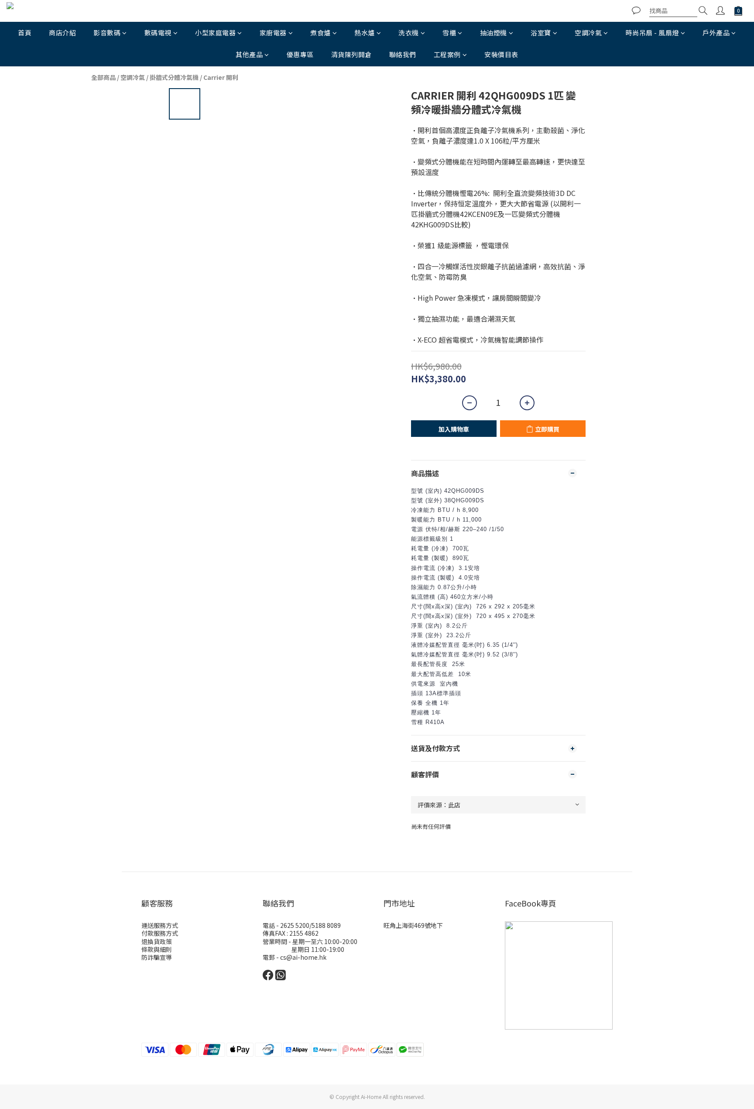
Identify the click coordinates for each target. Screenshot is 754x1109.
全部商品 (103, 77)
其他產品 (249, 54)
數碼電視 (157, 32)
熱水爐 (364, 32)
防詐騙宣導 (156, 957)
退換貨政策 (156, 941)
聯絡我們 (402, 54)
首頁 (24, 32)
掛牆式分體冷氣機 (174, 77)
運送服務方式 (159, 925)
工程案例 (447, 54)
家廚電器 (273, 32)
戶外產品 (716, 32)
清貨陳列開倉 (351, 54)
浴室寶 (541, 32)
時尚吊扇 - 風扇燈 (652, 32)
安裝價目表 (501, 54)
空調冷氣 (588, 32)
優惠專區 (300, 54)
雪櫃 (449, 32)
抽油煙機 (493, 32)
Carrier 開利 (220, 77)
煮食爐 (320, 32)
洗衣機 (408, 32)
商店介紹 (62, 32)
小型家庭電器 (215, 32)
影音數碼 (106, 32)
